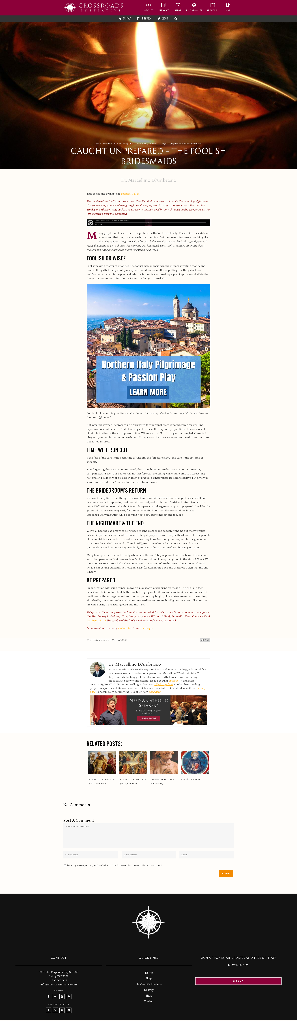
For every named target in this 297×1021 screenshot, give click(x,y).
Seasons (106, 143)
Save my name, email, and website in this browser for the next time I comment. (115, 865)
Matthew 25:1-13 (96, 620)
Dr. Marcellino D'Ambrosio (148, 180)
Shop (149, 995)
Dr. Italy (149, 990)
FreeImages (146, 628)
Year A (115, 143)
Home (98, 143)
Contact (149, 1001)
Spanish (126, 193)
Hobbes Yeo (125, 628)
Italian (136, 193)
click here (155, 692)
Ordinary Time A (127, 143)
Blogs (148, 978)
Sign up (238, 981)
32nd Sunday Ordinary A (148, 143)
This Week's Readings (148, 984)
